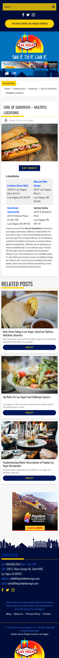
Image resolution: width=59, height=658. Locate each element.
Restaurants (19, 88)
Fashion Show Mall (17, 185)
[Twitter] (29, 15)
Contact (47, 614)
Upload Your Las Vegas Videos (30, 23)
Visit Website (29, 168)
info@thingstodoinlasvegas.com (25, 578)
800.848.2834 (13, 564)
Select (29, 347)
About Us (18, 614)
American (32, 88)
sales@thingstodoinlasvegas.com (22, 583)
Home (7, 88)
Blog (8, 614)
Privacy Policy (33, 614)
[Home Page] (7, 73)
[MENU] (14, 73)
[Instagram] (34, 15)
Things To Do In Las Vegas (21, 120)
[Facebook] (24, 15)
